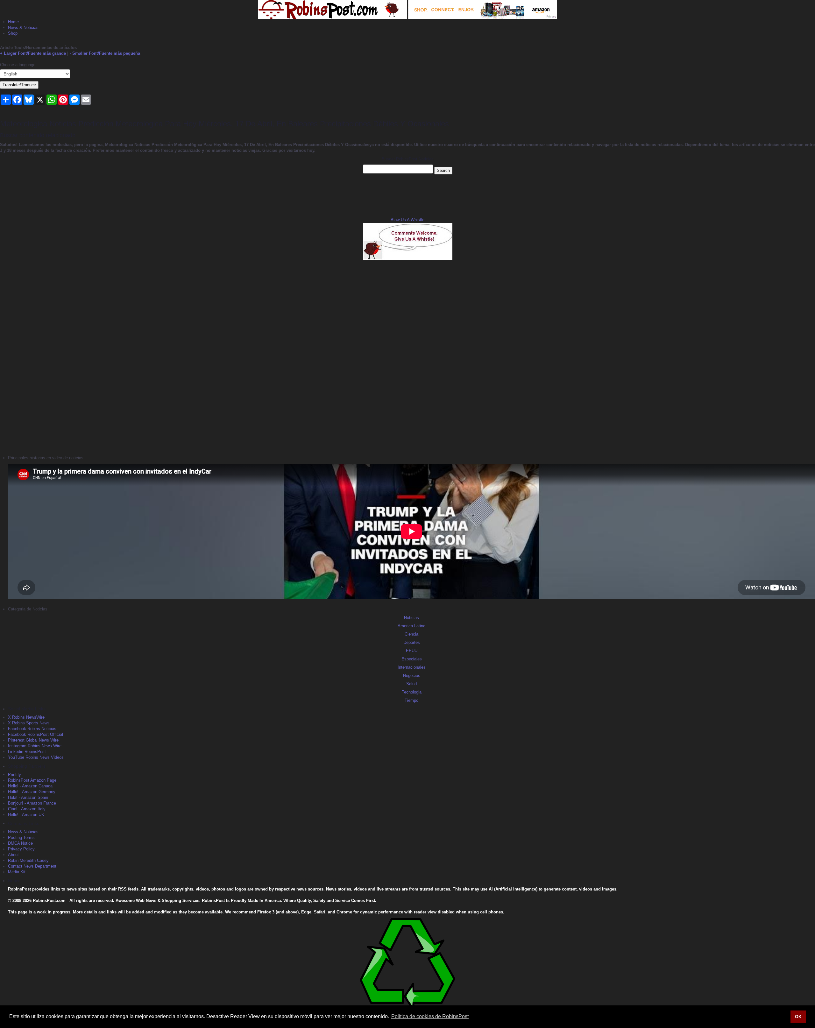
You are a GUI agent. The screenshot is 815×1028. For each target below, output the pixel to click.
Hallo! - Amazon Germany (31, 791)
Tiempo (411, 700)
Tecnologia (412, 692)
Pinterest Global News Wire (33, 740)
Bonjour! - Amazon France (32, 803)
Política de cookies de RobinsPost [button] (430, 1016)
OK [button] (798, 1016)
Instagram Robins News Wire (34, 745)
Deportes (411, 642)
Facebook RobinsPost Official (35, 734)
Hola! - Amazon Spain (28, 797)
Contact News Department (32, 866)
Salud (411, 683)
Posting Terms (21, 837)
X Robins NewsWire (26, 717)
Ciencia (411, 634)
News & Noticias (23, 27)
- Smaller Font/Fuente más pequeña (105, 53)
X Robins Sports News (29, 723)
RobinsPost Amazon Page (32, 780)
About (13, 854)
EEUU (411, 650)
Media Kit (16, 872)
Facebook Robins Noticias (32, 728)
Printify (14, 774)
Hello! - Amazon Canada (30, 786)
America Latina (411, 625)
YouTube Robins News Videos (36, 757)
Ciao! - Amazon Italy (27, 808)
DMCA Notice (20, 843)
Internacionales (412, 667)
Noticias (411, 617)
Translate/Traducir (19, 84)
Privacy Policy (21, 849)
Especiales (411, 659)
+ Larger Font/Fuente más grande (33, 53)
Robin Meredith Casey (28, 860)
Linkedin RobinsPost (27, 751)
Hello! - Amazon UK (26, 814)
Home (13, 21)
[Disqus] (407, 356)
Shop (13, 33)
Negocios (411, 675)
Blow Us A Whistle (407, 219)
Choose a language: (18, 64)
